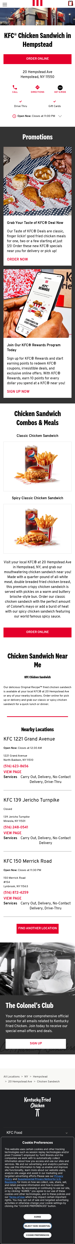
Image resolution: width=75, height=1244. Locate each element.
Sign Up (36, 1043)
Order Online (37, 59)
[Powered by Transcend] (6, 1238)
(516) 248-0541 (15, 827)
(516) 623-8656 (15, 766)
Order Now (17, 259)
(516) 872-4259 (15, 893)
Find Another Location (37, 928)
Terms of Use (17, 1196)
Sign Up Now (18, 392)
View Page (12, 772)
